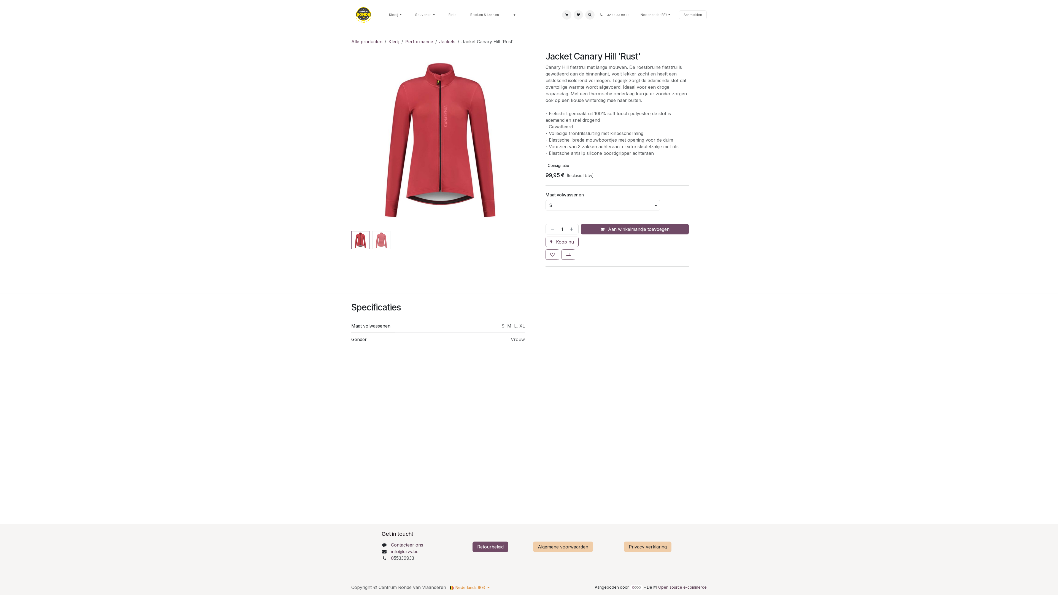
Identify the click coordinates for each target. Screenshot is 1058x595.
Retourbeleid (490, 547)
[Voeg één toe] (572, 229)
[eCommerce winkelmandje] (566, 15)
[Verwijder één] (551, 229)
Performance (419, 41)
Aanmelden (693, 15)
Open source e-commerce (682, 587)
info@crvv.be (405, 551)
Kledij (393, 41)
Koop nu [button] (564, 242)
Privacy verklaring (648, 547)
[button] (590, 15)
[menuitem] (395, 15)
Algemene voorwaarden (563, 547)
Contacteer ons (407, 545)
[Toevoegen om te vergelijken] (568, 254)
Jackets (447, 41)
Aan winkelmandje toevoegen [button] (638, 229)
